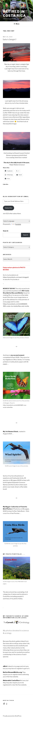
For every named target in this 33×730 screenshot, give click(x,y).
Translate (18, 224)
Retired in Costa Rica (14, 13)
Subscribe (8, 208)
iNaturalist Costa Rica (11, 680)
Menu (17, 24)
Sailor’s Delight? (9, 39)
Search (5, 231)
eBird (5, 666)
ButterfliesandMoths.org (12, 672)
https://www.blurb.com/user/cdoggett (16, 277)
